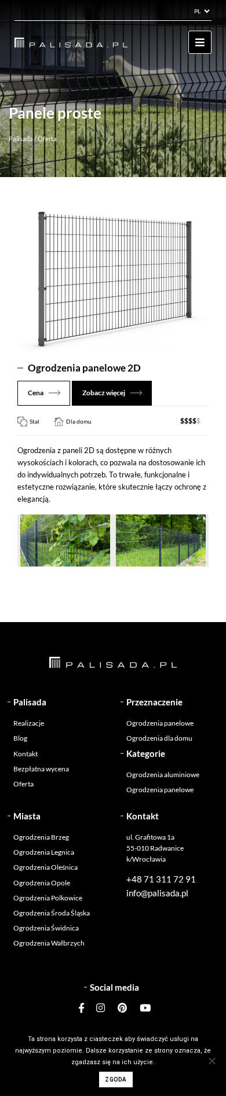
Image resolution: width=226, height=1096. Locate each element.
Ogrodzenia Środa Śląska (51, 913)
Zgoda (115, 1079)
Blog (20, 738)
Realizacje (28, 723)
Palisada (21, 138)
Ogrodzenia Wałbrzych (49, 943)
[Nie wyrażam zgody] (211, 1060)
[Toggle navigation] (200, 42)
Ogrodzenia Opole (41, 882)
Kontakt (25, 753)
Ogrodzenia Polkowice (47, 897)
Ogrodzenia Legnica (43, 852)
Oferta (23, 783)
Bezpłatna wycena (41, 768)
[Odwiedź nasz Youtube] (142, 1008)
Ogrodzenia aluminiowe (162, 774)
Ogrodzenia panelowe (160, 723)
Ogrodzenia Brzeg (41, 837)
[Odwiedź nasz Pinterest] (122, 1008)
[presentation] (33, 578)
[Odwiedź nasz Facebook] (84, 1008)
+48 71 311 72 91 (161, 879)
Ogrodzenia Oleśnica (45, 867)
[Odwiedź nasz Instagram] (100, 1008)
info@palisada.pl (157, 893)
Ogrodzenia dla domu (159, 738)
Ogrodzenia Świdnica (46, 928)
